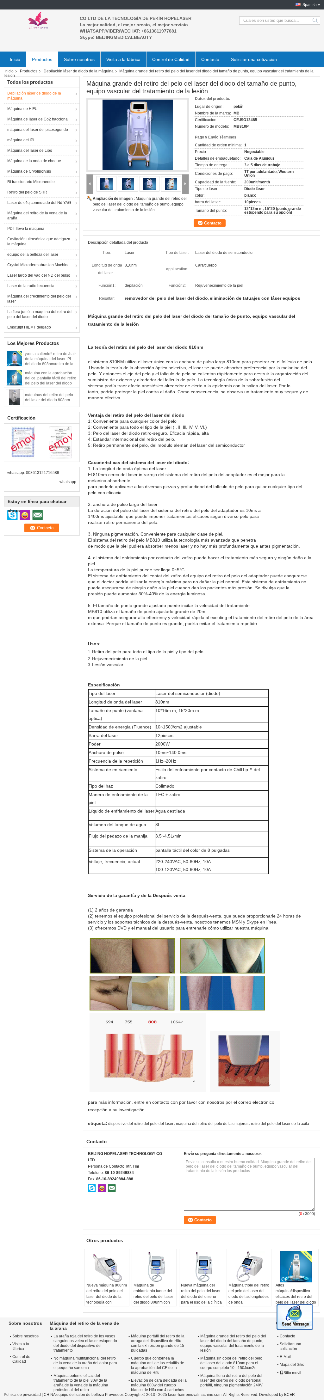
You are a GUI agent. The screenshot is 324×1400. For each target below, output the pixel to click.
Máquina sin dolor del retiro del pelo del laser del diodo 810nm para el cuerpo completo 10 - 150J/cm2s (231, 1363)
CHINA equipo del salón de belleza (74, 1394)
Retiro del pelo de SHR (27, 192)
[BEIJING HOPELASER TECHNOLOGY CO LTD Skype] (92, 1188)
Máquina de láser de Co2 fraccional (38, 119)
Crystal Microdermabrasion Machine (38, 265)
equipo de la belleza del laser (32, 254)
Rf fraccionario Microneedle (31, 182)
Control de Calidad (171, 59)
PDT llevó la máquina (25, 228)
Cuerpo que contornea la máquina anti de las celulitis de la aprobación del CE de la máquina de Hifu (157, 1365)
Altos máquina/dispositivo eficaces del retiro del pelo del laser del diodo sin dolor (296, 1296)
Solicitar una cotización (254, 59)
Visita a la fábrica (123, 59)
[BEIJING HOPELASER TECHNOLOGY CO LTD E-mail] (112, 1188)
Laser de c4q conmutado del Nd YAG (39, 202)
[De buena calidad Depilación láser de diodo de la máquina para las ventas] (22, 442)
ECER (289, 1394)
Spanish (309, 5)
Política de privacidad (22, 1394)
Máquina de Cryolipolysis (29, 171)
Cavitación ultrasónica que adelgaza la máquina (38, 241)
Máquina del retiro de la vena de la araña (37, 215)
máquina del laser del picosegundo (37, 129)
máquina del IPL (21, 140)
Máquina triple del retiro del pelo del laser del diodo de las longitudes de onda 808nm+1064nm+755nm (249, 1296)
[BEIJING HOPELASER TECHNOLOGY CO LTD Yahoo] (102, 1188)
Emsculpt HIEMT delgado (29, 327)
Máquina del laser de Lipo (29, 150)
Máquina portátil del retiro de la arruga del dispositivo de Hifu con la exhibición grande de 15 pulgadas (157, 1343)
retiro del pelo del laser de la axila (280, 1123)
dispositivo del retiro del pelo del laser (140, 1123)
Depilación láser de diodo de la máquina (79, 71)
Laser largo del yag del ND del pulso (38, 275)
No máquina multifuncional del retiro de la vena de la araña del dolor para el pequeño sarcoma (85, 1363)
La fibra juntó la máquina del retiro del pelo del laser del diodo (39, 314)
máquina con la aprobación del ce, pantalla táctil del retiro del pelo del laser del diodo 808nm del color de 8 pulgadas (50, 383)
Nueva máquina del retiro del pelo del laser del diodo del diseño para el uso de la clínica (201, 1294)
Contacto (210, 59)
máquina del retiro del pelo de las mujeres (212, 1123)
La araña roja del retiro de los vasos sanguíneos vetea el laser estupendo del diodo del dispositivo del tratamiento (85, 1343)
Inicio (15, 59)
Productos (42, 59)
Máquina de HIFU (22, 109)
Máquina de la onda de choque (34, 161)
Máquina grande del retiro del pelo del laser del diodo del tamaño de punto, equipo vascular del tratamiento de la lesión (140, 204)
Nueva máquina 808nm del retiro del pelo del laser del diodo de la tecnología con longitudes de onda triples (106, 1299)
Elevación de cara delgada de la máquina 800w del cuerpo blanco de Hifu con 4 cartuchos (159, 1385)
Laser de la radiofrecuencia (30, 286)
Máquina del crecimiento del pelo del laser (39, 299)
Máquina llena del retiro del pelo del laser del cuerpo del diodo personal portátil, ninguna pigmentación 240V (231, 1380)
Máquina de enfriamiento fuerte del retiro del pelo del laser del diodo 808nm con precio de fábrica (153, 1296)
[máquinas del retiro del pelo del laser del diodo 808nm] (14, 397)
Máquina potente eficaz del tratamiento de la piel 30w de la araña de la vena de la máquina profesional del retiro (80, 1382)
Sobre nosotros (79, 59)
